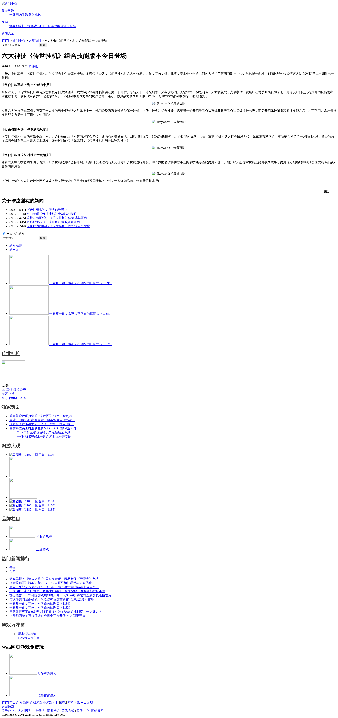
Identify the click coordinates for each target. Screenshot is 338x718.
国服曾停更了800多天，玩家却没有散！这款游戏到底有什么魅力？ (55, 611)
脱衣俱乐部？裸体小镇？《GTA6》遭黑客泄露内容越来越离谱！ (54, 587)
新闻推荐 (15, 245)
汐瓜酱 (71, 26)
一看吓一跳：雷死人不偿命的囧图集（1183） (40, 607)
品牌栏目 (11, 518)
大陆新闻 (35, 40)
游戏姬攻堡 (59, 26)
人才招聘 (24, 710)
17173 (5, 40)
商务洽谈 (53, 710)
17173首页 (9, 702)
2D (3, 389)
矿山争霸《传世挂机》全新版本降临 (52, 213)
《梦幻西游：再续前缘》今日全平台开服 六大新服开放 (47, 615)
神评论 (33, 66)
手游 (25, 14)
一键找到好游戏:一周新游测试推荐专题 (44, 436)
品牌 (5, 22)
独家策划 (11, 407)
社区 (56, 702)
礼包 (37, 14)
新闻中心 (19, 40)
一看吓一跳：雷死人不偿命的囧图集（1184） (40, 603)
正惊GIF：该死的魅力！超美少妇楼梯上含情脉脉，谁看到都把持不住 (57, 591)
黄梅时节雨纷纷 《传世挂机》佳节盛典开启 (57, 218)
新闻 (21, 233)
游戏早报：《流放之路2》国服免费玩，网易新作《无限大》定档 (54, 578)
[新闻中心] (9, 3)
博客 (70, 702)
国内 (19, 14)
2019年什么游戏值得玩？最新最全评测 (43, 432)
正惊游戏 (30, 26)
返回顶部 (8, 706)
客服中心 (82, 710)
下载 (12, 394)
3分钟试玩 (44, 26)
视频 (63, 702)
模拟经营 (19, 389)
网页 (9, 233)
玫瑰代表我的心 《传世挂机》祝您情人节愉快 (58, 226)
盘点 (31, 14)
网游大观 (11, 445)
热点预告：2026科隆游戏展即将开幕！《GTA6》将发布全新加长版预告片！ (61, 595)
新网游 (14, 249)
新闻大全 (8, 33)
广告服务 (38, 710)
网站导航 (97, 710)
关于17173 (9, 710)
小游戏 (47, 702)
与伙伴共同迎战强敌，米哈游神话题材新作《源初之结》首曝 (51, 599)
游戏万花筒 (13, 625)
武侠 (9, 389)
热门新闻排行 (16, 558)
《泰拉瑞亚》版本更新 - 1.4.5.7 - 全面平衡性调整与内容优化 (50, 583)
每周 (12, 567)
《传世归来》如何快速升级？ (47, 209)
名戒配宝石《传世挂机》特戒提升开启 (53, 222)
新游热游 (8, 10)
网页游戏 (86, 702)
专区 (5, 394)
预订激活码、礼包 (14, 398)
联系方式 (68, 710)
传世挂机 (11, 353)
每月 (12, 571)
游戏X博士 (16, 26)
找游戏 (37, 702)
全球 (12, 14)
